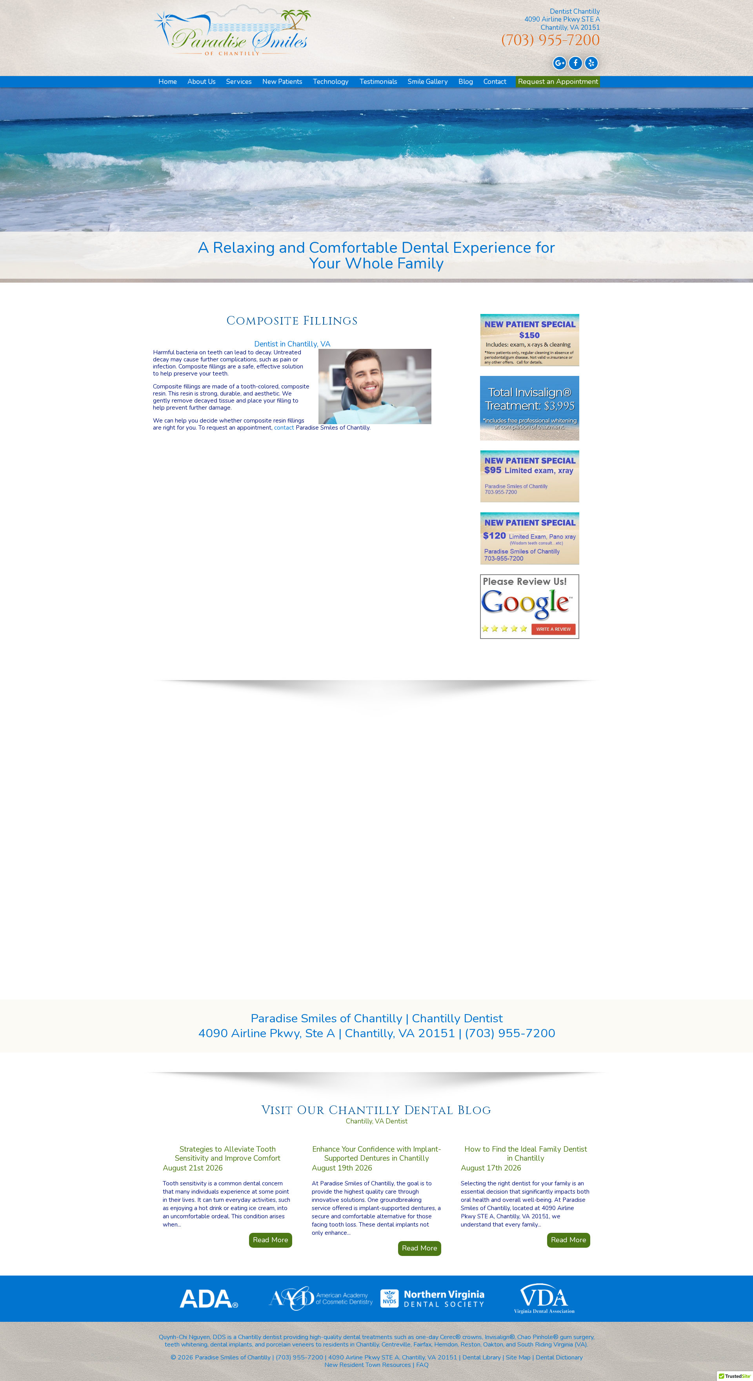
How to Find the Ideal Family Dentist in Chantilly (525, 1153)
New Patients (282, 81)
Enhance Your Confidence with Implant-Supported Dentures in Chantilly (376, 1153)
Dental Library (481, 1357)
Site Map (518, 1357)
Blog (465, 81)
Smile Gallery (428, 81)
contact (284, 428)
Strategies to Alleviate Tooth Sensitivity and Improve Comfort (227, 1153)
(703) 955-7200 (550, 40)
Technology (331, 81)
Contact (495, 81)
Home (167, 81)
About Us (201, 81)
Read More (270, 1240)
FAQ (422, 1365)
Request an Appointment (558, 81)
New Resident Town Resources (367, 1365)
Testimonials (378, 81)
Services (239, 81)
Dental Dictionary (559, 1357)
